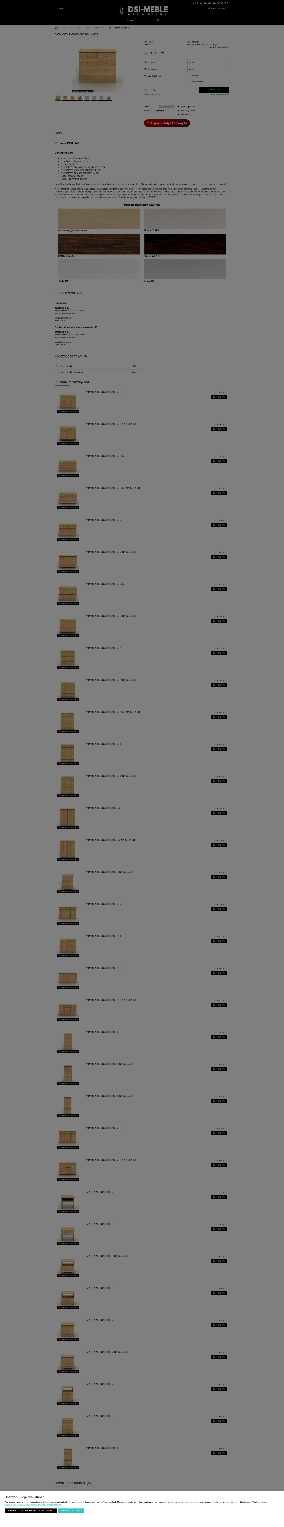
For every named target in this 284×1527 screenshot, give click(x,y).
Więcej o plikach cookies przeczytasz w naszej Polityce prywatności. (33, 1505)
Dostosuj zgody (47, 1510)
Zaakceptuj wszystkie (71, 1510)
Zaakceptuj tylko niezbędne (21, 1510)
